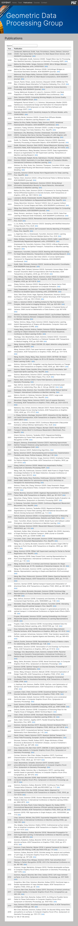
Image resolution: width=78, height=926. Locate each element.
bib (34, 56)
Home (14, 3)
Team (20, 3)
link (57, 387)
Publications (27, 3)
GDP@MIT (6, 2)
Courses (37, 3)
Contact (44, 3)
